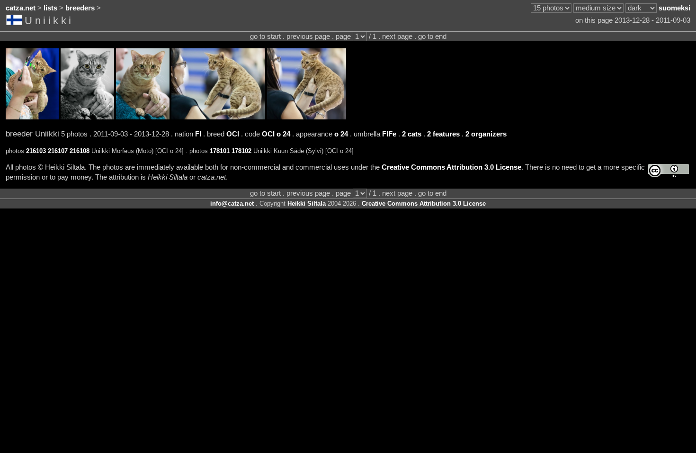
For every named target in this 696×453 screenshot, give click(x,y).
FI (198, 134)
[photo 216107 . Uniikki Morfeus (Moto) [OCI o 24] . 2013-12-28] (87, 117)
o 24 (341, 134)
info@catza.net (232, 203)
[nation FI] (15, 22)
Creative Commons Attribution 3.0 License (451, 167)
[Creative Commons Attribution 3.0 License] (668, 171)
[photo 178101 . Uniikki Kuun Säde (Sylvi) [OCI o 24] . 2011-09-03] (218, 117)
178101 (220, 150)
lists (50, 8)
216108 (79, 150)
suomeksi (674, 8)
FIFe (389, 134)
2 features (443, 134)
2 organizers (486, 134)
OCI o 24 (276, 134)
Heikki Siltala (306, 203)
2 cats (411, 134)
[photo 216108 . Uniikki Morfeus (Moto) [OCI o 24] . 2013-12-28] (143, 117)
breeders (80, 8)
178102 (241, 150)
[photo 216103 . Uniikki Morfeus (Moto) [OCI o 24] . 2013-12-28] (32, 117)
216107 (58, 150)
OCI (232, 134)
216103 (36, 150)
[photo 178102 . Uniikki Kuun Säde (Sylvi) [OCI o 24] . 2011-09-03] (306, 117)
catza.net (21, 8)
